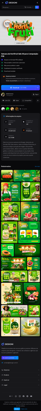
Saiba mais (24, 409)
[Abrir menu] (3, 3)
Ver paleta (24, 109)
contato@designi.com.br (11, 363)
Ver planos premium (8, 358)
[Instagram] (19, 396)
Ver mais (37, 166)
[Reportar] (38, 100)
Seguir (37, 94)
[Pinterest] (27, 396)
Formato (29, 7)
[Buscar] (37, 7)
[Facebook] (23, 396)
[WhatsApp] (16, 396)
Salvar (17, 100)
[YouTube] (31, 396)
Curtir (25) (7, 100)
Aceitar (17, 409)
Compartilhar (28, 100)
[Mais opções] (37, 87)
